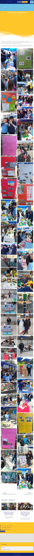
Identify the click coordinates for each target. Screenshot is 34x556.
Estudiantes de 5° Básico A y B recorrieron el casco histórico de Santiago (9, 513)
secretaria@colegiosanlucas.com (6, 529)
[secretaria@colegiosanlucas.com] (0, 529)
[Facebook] (31, 1)
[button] (5, 7)
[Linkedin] (33, 2)
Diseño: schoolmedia (17, 555)
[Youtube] (31, 2)
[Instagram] (33, 1)
